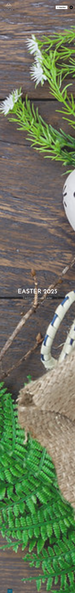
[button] (71, 7)
